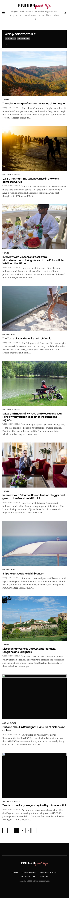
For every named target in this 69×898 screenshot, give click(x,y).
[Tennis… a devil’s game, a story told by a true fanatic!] (34, 775)
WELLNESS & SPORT (11, 175)
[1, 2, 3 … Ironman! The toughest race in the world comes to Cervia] (34, 148)
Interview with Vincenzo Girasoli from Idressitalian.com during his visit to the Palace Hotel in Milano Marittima (33, 260)
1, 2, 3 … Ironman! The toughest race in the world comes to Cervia (30, 180)
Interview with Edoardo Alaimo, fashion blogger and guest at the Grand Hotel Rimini (33, 496)
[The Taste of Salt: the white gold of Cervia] (34, 308)
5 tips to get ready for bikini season (23, 573)
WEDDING (44, 876)
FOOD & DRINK (9, 334)
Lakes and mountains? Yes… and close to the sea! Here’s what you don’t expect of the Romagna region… (32, 417)
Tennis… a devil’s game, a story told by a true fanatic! (34, 805)
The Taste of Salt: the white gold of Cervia (27, 338)
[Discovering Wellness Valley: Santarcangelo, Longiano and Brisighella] (34, 618)
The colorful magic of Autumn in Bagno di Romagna (33, 103)
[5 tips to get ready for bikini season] (34, 543)
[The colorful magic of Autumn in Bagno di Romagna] (34, 73)
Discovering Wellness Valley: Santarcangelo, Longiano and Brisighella (29, 650)
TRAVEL (5, 99)
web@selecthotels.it (20, 34)
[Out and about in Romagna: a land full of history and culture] (34, 696)
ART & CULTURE (9, 723)
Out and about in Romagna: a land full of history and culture (33, 728)
